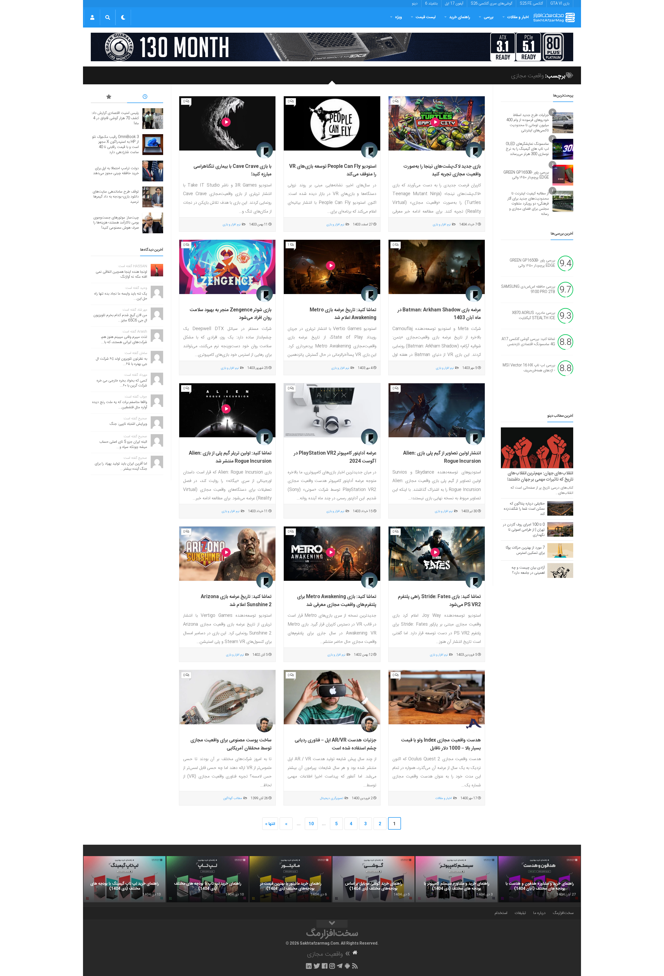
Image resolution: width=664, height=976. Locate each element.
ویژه (398, 17)
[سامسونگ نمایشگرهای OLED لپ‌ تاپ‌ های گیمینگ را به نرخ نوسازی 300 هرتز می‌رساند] (562, 149)
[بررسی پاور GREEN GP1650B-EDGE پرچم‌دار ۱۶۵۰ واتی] (562, 175)
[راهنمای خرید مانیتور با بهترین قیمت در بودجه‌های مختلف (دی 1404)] (290, 879)
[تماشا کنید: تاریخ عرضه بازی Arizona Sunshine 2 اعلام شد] (227, 554)
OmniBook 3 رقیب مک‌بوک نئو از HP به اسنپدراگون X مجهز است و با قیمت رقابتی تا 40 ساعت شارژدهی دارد (115, 144)
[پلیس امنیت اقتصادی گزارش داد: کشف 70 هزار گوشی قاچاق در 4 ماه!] (152, 118)
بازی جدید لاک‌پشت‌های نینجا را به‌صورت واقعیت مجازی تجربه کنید (442, 171)
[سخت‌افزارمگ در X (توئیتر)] (317, 966)
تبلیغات (520, 913)
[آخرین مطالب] (145, 97)
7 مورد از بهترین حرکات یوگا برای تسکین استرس (525, 550)
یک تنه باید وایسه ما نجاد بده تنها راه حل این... (120, 296)
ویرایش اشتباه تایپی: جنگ (128, 424)
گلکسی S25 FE (531, 4)
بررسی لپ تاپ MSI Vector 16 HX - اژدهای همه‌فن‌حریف (529, 368)
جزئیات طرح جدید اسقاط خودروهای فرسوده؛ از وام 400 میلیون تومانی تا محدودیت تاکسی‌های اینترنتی (527, 123)
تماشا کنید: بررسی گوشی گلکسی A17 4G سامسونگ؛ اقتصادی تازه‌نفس (528, 342)
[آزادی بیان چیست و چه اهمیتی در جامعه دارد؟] (560, 570)
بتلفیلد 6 (431, 4)
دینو (415, 4)
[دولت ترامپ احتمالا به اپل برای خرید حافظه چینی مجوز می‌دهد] (152, 171)
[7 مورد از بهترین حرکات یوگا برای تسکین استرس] (560, 550)
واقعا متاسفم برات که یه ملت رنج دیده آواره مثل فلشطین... (119, 405)
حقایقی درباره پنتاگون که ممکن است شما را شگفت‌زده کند (524, 509)
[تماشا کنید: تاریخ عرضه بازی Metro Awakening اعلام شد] (332, 267)
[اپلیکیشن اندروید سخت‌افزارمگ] (347, 966)
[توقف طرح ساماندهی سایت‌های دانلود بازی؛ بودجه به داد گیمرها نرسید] (152, 197)
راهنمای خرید (459, 17)
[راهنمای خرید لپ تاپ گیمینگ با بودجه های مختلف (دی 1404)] (124, 879)
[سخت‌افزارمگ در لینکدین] (309, 966)
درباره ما (539, 913)
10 (311, 824)
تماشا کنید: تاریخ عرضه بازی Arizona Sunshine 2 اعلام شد (236, 601)
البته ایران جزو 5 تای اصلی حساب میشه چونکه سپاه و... (123, 444)
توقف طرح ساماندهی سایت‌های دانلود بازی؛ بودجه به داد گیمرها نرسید (116, 197)
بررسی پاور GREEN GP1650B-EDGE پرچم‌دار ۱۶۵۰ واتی (526, 175)
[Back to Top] (332, 924)
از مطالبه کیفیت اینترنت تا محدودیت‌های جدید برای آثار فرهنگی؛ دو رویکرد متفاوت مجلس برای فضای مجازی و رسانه (528, 203)
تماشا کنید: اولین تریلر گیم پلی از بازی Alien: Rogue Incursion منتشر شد (230, 457)
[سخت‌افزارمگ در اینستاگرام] (332, 966)
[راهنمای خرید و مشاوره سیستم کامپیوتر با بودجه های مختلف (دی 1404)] (456, 879)
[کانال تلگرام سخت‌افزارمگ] (339, 966)
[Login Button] (92, 17)
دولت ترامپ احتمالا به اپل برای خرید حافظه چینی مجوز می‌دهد (116, 171)
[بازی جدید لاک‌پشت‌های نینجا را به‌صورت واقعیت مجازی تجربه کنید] (437, 123)
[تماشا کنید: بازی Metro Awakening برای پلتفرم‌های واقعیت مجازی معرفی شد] (332, 554)
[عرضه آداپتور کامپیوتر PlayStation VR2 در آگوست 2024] (332, 410)
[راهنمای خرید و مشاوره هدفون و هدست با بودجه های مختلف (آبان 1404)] (539, 879)
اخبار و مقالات (518, 17)
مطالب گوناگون (232, 798)
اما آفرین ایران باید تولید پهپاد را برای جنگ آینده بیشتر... (121, 466)
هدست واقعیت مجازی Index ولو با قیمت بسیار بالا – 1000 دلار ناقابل (441, 744)
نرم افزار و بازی (442, 224)
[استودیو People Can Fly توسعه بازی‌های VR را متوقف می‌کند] (332, 123)
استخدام (501, 913)
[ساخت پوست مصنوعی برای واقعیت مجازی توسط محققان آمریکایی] (227, 697)
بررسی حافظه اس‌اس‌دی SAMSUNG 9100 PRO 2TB (528, 289)
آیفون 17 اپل (454, 4)
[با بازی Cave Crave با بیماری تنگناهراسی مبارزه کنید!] (227, 123)
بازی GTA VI (559, 4)
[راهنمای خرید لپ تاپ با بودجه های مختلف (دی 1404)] (207, 879)
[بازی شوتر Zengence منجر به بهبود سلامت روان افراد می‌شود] (227, 267)
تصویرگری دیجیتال (331, 798)
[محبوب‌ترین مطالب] (109, 97)
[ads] (332, 47)
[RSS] (355, 966)
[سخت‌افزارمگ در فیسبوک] (324, 966)
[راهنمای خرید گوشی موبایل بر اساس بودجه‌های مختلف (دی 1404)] (373, 879)
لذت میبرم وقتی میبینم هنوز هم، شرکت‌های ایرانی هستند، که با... (124, 339)
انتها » (270, 824)
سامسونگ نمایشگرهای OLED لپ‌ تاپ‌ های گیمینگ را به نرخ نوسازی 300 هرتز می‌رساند (527, 149)
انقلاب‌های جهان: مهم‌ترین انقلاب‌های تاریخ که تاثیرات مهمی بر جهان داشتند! (540, 476)
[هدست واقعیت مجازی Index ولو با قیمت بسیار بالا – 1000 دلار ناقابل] (437, 697)
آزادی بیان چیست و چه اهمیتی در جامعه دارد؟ (528, 570)
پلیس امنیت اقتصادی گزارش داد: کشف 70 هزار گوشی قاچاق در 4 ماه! (115, 118)
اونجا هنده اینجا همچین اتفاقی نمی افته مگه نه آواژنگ (121, 274)
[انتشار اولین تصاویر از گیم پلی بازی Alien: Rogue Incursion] (437, 410)
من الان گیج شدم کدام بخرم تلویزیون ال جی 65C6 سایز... (120, 318)
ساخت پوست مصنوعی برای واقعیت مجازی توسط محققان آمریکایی (231, 744)
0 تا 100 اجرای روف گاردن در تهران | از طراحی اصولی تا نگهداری (524, 530)
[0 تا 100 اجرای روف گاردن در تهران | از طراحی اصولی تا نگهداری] (560, 529)
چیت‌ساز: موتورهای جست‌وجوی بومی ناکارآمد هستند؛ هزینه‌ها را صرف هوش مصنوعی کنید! (116, 223)
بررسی (489, 17)
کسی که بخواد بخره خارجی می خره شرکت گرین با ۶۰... (121, 383)
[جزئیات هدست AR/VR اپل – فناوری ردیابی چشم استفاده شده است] (332, 697)
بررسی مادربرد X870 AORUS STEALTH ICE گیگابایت (533, 316)
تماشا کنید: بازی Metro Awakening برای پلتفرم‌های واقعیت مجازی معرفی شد (336, 601)
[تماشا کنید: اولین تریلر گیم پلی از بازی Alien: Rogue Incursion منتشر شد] (227, 410)
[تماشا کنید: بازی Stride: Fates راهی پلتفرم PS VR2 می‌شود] (437, 554)
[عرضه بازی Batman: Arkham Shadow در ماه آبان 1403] (437, 267)
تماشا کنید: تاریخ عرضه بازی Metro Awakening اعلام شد (343, 314)
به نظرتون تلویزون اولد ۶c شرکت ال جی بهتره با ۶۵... (121, 361)
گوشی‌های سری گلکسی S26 (491, 4)
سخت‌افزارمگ (563, 913)
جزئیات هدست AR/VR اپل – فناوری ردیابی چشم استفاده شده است (335, 744)
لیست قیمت (425, 17)
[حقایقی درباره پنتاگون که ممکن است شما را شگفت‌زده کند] (560, 508)
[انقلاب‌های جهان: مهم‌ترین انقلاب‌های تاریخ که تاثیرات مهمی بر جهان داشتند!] (537, 447)
